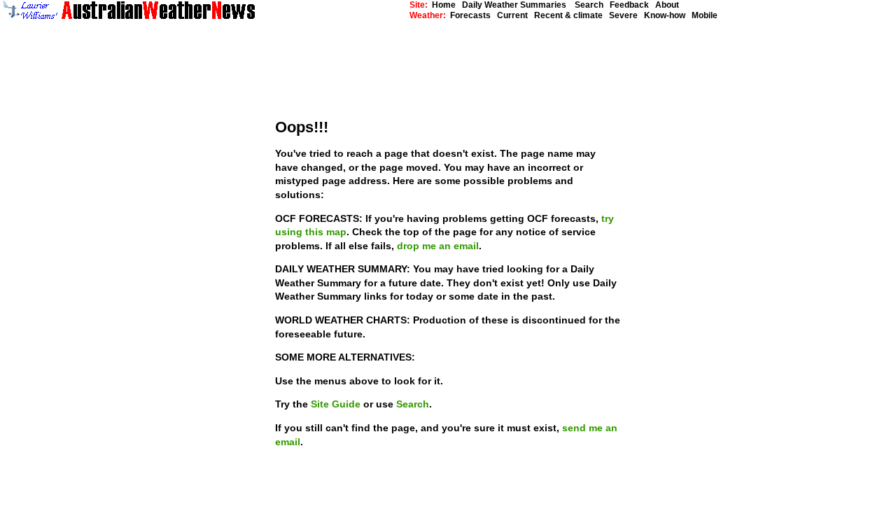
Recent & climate (568, 15)
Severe (623, 15)
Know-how (664, 15)
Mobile (705, 15)
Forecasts (470, 15)
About (667, 5)
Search (588, 5)
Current (512, 15)
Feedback (629, 5)
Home (444, 5)
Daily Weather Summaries (517, 5)
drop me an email (438, 245)
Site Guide (337, 404)
